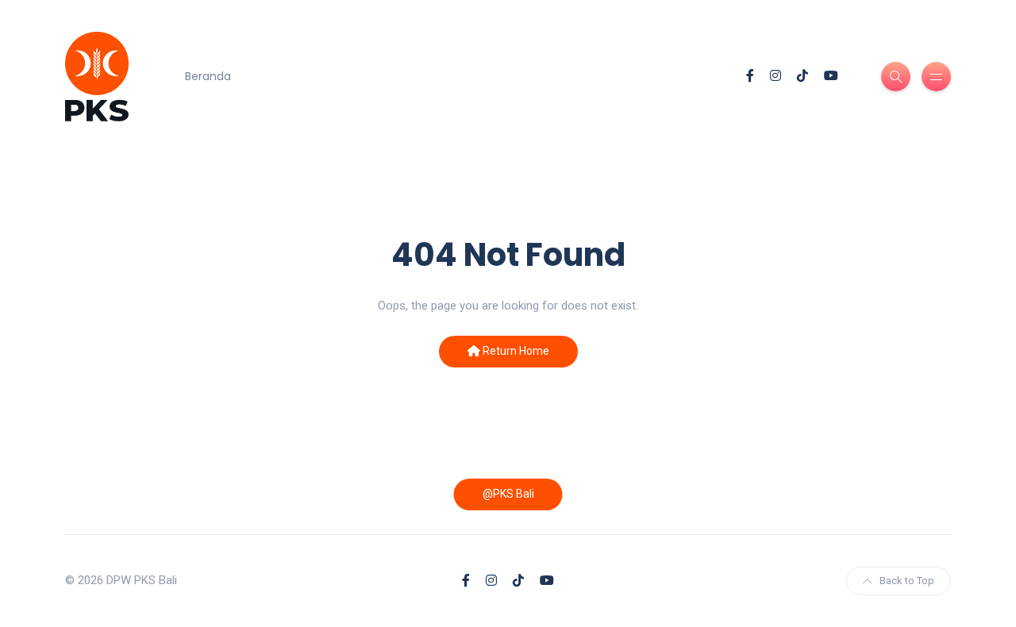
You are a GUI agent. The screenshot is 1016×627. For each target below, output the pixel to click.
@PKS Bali (508, 493)
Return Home (514, 350)
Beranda (208, 76)
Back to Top (906, 581)
